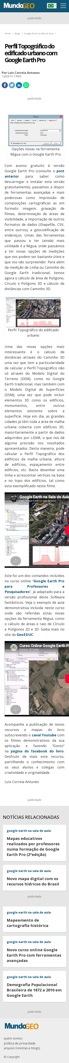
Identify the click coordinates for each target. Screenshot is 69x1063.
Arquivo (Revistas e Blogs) (22, 1048)
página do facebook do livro (37, 751)
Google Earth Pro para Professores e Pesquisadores (34, 586)
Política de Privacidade (19, 1043)
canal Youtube (44, 735)
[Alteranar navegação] (63, 6)
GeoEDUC (25, 634)
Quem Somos (13, 1038)
